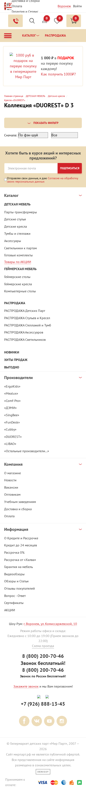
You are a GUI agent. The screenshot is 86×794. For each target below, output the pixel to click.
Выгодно (11, 367)
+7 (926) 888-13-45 (43, 704)
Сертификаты (14, 603)
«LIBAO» (10, 444)
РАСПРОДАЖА (14, 303)
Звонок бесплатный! (43, 663)
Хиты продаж (15, 360)
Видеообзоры (14, 574)
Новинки (11, 352)
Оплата (17, 6)
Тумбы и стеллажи (17, 233)
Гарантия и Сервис (25, 11)
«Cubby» (10, 429)
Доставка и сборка (18, 509)
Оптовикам (12, 494)
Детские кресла (15, 226)
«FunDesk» (12, 422)
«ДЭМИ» (10, 408)
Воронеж (64, 6)
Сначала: (10, 135)
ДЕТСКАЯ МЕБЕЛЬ (17, 204)
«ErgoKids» (12, 386)
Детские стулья (15, 219)
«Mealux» (11, 393)
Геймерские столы (17, 277)
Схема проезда (43, 646)
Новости (10, 480)
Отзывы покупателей (19, 588)
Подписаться (69, 168)
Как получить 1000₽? (58, 74)
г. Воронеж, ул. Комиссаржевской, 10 (50, 624)
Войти (77, 6)
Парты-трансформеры (20, 212)
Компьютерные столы (20, 291)
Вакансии (11, 487)
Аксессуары (12, 241)
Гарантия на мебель (18, 567)
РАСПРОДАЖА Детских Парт (24, 311)
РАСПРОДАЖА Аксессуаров (23, 332)
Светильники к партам (20, 248)
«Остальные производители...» (26, 451)
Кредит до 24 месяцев (20, 545)
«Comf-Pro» (12, 401)
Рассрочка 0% (14, 552)
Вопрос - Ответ (15, 596)
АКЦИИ (9, 610)
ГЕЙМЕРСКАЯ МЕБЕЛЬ (20, 269)
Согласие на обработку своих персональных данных (42, 179)
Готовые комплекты (18, 255)
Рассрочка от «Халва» (20, 560)
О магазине (12, 473)
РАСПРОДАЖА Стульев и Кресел (27, 318)
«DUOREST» (13, 437)
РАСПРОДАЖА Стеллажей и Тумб (27, 325)
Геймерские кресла (18, 284)
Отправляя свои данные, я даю (42, 179)
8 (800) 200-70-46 (43, 656)
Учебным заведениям (20, 502)
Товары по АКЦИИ (17, 262)
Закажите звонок (26, 686)
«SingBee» (11, 415)
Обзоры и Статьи (16, 581)
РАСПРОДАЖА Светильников (25, 339)
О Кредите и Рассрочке (21, 538)
